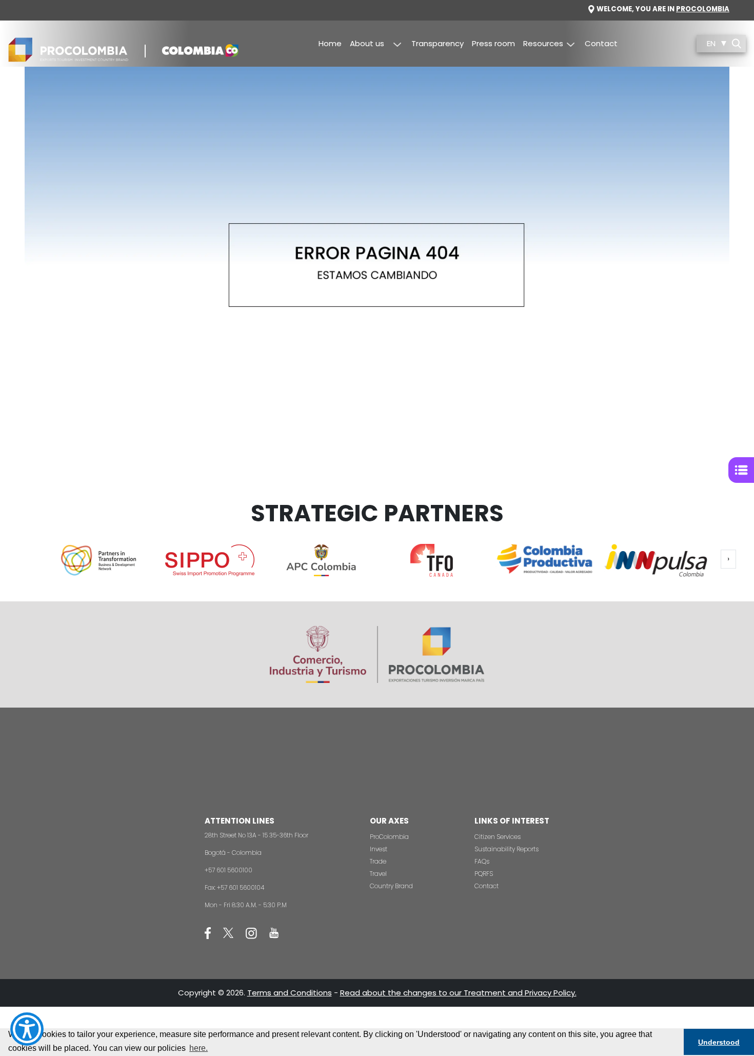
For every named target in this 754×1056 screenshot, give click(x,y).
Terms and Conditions (289, 992)
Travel (378, 873)
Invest (378, 849)
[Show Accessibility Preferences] (27, 1029)
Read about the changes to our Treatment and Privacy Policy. (458, 992)
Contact (601, 43)
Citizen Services (497, 836)
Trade (378, 861)
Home (330, 43)
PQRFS (483, 873)
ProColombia (389, 836)
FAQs (481, 861)
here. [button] (198, 1048)
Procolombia (702, 9)
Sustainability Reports (506, 849)
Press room (493, 43)
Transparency (437, 43)
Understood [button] (719, 1042)
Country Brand (391, 886)
